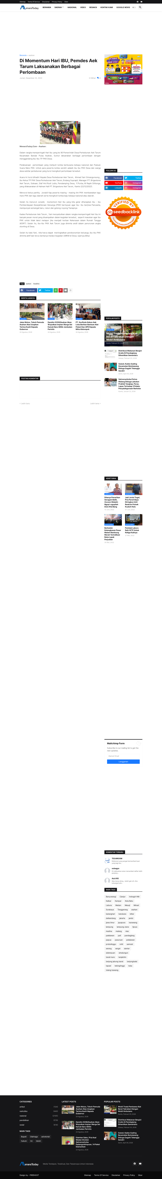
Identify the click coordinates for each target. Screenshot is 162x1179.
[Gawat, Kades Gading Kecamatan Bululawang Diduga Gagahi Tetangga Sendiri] (110, 367)
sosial (39, 1125)
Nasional (72, 7)
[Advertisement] (81, 33)
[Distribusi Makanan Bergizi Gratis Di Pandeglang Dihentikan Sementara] (110, 354)
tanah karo (110, 957)
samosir (130, 944)
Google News (123, 7)
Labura (109, 905)
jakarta (122, 918)
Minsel (136, 905)
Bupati (23, 1137)
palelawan (110, 935)
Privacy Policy (57, 2)
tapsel (108, 966)
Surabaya (110, 909)
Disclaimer (46, 2)
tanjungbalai (132, 961)
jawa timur (110, 922)
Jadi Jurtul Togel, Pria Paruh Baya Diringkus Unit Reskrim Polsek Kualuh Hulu (132, 502)
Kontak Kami (106, 7)
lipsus (135, 927)
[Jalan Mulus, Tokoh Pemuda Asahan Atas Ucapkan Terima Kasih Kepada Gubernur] (68, 1110)
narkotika (39, 1111)
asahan (32, 55)
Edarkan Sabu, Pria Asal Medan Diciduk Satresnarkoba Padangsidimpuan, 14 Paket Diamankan (88, 1142)
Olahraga (34, 1137)
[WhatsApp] (56, 290)
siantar (127, 948)
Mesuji (127, 905)
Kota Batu (129, 901)
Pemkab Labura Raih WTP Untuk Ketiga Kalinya (132, 530)
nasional (39, 1116)
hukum (24, 1141)
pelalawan (130, 940)
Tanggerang (123, 909)
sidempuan (110, 953)
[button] (134, 7)
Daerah (58, 7)
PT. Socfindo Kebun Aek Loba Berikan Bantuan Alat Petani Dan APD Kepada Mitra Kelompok (87, 325)
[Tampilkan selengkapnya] (70, 290)
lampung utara (123, 927)
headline (36, 284)
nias (127, 931)
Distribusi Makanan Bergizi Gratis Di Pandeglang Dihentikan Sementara (130, 353)
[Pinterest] (60, 290)
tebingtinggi (120, 966)
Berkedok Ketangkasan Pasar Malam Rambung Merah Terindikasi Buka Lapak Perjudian (112, 534)
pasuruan (119, 940)
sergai (117, 948)
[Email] (65, 290)
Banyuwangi (111, 897)
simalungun (123, 953)
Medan (118, 905)
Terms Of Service (34, 2)
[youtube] (141, 2)
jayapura (121, 922)
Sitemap (22, 2)
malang (119, 931)
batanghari (110, 914)
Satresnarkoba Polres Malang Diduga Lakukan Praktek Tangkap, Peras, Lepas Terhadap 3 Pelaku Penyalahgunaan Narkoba (129, 384)
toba (130, 966)
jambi (131, 918)
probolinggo (111, 944)
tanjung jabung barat (114, 961)
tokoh (38, 1141)
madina (109, 931)
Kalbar (108, 901)
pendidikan (39, 1120)
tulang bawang (112, 970)
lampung (109, 927)
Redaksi (93, 7)
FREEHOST (34, 1175)
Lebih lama (94, 403)
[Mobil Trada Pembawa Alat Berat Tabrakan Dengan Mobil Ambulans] (110, 1110)
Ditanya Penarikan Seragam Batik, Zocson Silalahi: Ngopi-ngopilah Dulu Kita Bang (112, 502)
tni (31, 1141)
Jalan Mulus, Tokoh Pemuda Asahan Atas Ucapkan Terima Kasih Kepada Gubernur (32, 325)
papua (108, 940)
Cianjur (122, 897)
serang (109, 948)
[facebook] (137, 2)
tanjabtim (122, 957)
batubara (122, 914)
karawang (133, 922)
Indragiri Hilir (134, 897)
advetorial (45, 1137)
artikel (39, 1107)
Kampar (118, 901)
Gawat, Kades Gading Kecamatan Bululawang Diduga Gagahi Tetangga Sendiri (129, 367)
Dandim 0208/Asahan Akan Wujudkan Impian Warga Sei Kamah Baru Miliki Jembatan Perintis (60, 325)
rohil (121, 944)
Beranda (47, 7)
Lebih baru (25, 403)
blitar (132, 914)
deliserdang (111, 918)
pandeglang (130, 935)
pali (119, 935)
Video (83, 7)
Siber (66, 2)
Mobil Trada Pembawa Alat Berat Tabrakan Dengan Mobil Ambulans (129, 1109)
